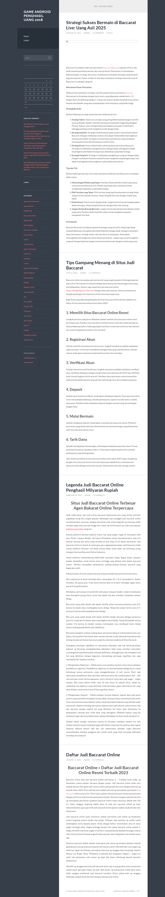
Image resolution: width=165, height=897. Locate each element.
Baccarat (129, 93)
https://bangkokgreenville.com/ (80, 290)
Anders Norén (128, 891)
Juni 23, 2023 (71, 273)
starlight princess (30, 335)
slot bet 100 (28, 306)
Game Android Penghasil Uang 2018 (37, 16)
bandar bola (28, 220)
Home (26, 36)
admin (87, 33)
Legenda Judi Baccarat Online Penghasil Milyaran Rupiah (95, 487)
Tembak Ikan (28, 340)
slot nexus (27, 316)
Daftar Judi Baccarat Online (93, 754)
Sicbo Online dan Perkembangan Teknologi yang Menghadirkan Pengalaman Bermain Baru (35, 145)
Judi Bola (27, 259)
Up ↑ (139, 891)
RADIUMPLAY (29, 273)
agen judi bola (29, 206)
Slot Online (28, 321)
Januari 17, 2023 (73, 760)
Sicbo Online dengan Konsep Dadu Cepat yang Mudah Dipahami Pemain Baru (37, 155)
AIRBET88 (28, 211)
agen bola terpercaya (31, 201)
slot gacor (27, 311)
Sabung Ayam (29, 278)
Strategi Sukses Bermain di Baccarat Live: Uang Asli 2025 (101, 25)
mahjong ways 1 (29, 358)
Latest (26, 40)
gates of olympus (30, 249)
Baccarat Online (30, 216)
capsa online (28, 235)
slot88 (26, 330)
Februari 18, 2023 (74, 495)
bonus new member (31, 230)
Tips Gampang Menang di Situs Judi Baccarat (100, 265)
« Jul (25, 107)
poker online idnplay (31, 268)
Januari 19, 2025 (73, 33)
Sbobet (26, 282)
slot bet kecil (28, 362)
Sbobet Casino (29, 287)
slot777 (27, 325)
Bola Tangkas (28, 225)
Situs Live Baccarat (111, 67)
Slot (25, 297)
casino (26, 239)
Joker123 (27, 254)
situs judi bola (29, 292)
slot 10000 (28, 302)
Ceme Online (28, 244)
